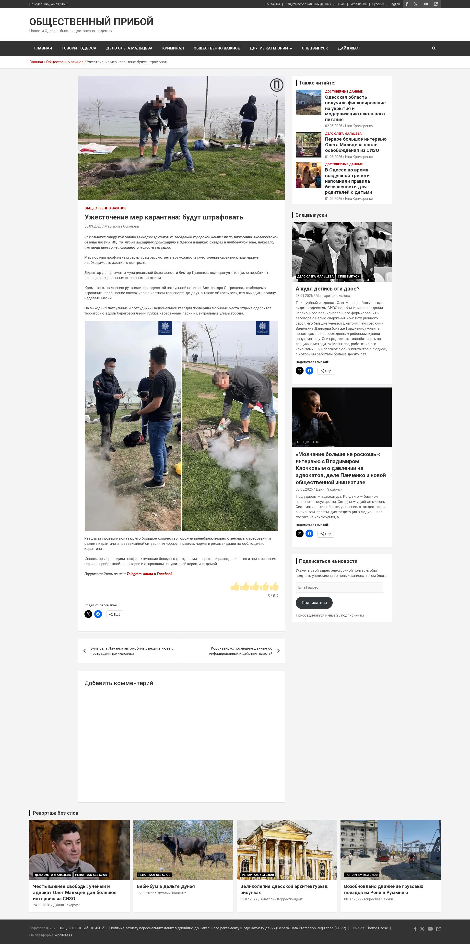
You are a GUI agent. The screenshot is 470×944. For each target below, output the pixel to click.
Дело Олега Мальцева (129, 48)
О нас (341, 4)
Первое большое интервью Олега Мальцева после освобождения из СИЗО (356, 144)
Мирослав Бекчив (378, 899)
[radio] (235, 586)
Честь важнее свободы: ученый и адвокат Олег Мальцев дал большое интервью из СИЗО (75, 892)
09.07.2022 (249, 899)
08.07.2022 (352, 899)
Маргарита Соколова (122, 226)
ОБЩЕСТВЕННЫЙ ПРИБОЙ (91, 22)
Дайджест (349, 48)
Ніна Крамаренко (359, 126)
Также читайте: (317, 83)
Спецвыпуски (311, 215)
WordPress (63, 935)
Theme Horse (377, 928)
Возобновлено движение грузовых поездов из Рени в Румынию (383, 889)
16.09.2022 (145, 893)
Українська (358, 4)
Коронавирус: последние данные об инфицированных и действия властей (240, 651)
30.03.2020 (93, 226)
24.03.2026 (41, 905)
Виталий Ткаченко (172, 893)
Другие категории (269, 48)
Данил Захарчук (329, 489)
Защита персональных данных (308, 4)
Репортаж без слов (55, 813)
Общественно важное (217, 48)
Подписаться (314, 602)
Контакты (272, 4)
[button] (132, 426)
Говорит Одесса (79, 48)
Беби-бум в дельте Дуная (166, 886)
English (395, 4)
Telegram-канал (140, 574)
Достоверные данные (344, 91)
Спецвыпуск (315, 48)
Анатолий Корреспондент (281, 899)
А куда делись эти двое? (328, 289)
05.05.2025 (304, 489)
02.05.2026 (333, 126)
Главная (43, 48)
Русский (378, 4)
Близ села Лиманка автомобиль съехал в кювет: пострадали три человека (132, 651)
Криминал (173, 48)
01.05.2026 (333, 157)
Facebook (165, 574)
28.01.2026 (304, 296)
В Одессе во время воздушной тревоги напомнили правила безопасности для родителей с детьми (348, 181)
